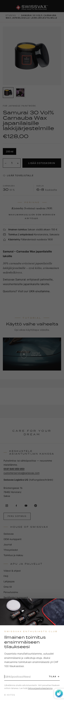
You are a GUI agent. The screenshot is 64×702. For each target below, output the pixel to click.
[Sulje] (58, 604)
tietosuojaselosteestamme (40, 688)
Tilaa (52, 676)
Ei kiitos (9, 695)
